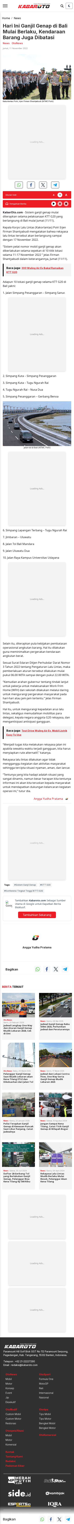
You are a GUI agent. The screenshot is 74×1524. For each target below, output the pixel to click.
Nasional (44, 1397)
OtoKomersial (47, 1434)
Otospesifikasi (15, 1430)
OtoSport (44, 1374)
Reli (41, 1388)
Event (9, 1392)
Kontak (10, 1451)
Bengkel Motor (47, 1427)
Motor (9, 1383)
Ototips (43, 1409)
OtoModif (11, 1409)
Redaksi (10, 1461)
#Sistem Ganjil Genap (25, 885)
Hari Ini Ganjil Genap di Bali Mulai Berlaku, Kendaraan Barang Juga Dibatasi (35, 31)
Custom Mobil (13, 1414)
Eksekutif (10, 1402)
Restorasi (11, 1423)
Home (6, 18)
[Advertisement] (37, 142)
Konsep (10, 1388)
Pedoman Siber (15, 1465)
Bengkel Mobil (47, 1423)
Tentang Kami (14, 1456)
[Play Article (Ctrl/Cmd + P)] (53, 203)
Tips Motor (45, 1418)
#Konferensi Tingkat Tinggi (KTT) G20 (23, 891)
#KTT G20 (45, 885)
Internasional (46, 1392)
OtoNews (11, 1374)
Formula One (46, 1379)
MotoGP (43, 1383)
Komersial (11, 1444)
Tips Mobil (45, 1414)
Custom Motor (13, 1418)
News (17, 18)
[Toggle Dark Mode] (69, 6)
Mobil (9, 1379)
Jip (7, 1397)
